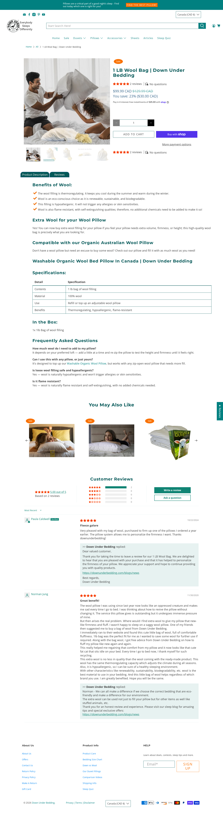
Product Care (89, 753)
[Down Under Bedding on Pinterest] (39, 14)
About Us (26, 753)
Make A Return (29, 783)
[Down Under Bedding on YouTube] (43, 14)
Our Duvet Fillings (92, 771)
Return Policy (28, 771)
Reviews (59, 174)
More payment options (176, 144)
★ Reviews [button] (220, 411)
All (37, 47)
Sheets (135, 38)
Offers (25, 759)
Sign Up (188, 766)
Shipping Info (89, 783)
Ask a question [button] (172, 497)
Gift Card (26, 789)
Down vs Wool (90, 765)
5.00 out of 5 (58, 492)
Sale (66, 38)
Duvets (77, 38)
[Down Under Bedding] (22, 25)
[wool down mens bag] (67, 101)
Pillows (94, 38)
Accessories (115, 38)
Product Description (35, 174)
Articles (148, 38)
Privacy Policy (28, 777)
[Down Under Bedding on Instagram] (34, 14)
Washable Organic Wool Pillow (86, 363)
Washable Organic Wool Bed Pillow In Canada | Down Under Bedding (112, 261)
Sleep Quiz (164, 38)
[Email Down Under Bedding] (24, 14)
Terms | (79, 802)
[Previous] (27, 440)
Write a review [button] (172, 490)
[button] (121, 84)
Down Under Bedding (43, 802)
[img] (88, 520)
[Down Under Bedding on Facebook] (29, 14)
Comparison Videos (92, 777)
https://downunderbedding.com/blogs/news (111, 573)
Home (56, 38)
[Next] (196, 440)
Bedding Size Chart (92, 759)
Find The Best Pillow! (142, 4)
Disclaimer (89, 802)
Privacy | (70, 802)
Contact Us (27, 765)
